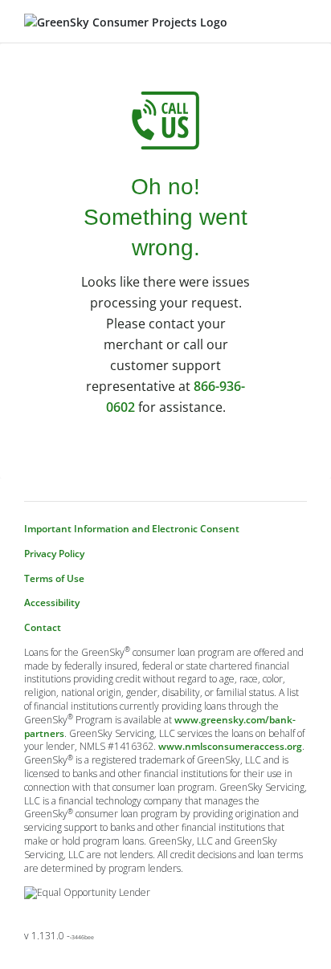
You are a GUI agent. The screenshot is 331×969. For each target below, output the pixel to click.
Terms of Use (54, 578)
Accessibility (52, 602)
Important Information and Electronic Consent (131, 529)
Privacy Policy (54, 554)
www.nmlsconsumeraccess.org (230, 746)
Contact (42, 627)
